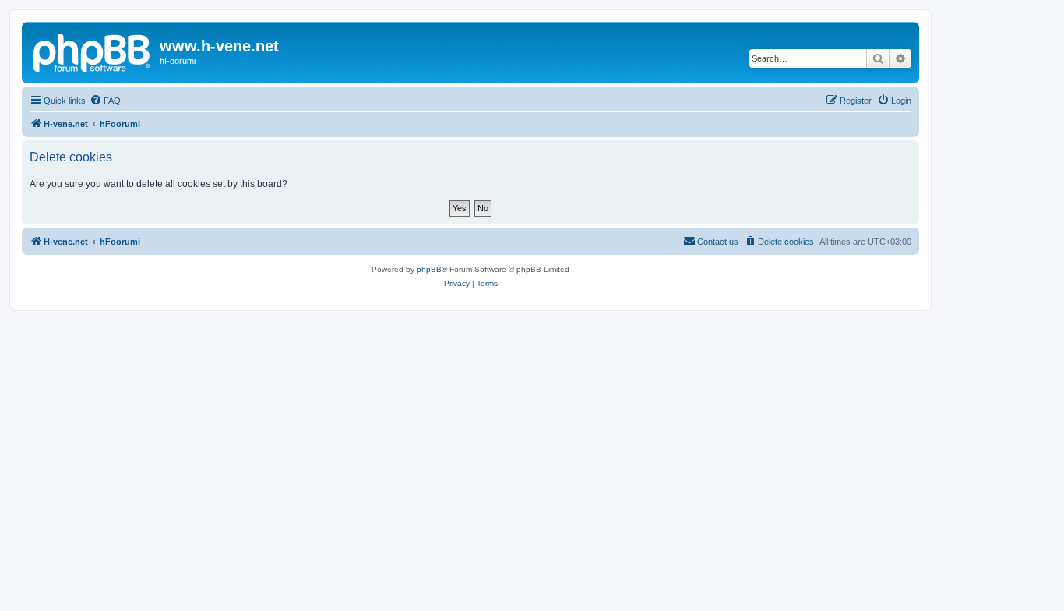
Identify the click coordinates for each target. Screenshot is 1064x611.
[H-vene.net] (93, 51)
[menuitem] (105, 100)
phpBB (429, 269)
